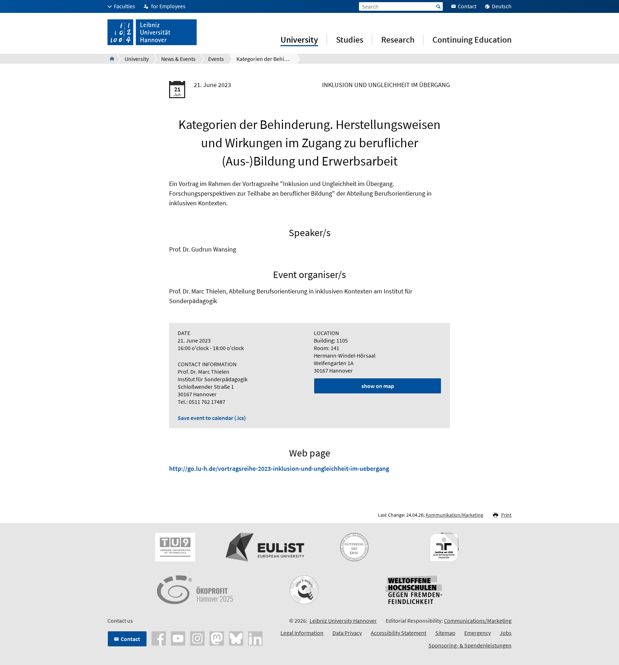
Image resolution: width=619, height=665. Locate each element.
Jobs (506, 632)
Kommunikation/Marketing (454, 515)
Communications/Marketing (478, 620)
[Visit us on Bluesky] (236, 637)
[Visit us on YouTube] (178, 637)
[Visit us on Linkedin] (255, 637)
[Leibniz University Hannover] (109, 59)
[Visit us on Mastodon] (216, 637)
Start (438, 6)
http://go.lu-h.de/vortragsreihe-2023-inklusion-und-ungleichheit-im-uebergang (279, 468)
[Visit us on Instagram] (197, 637)
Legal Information (301, 632)
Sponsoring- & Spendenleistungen (470, 645)
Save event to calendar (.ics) (212, 417)
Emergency (477, 632)
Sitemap (445, 632)
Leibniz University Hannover (343, 620)
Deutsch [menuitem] (502, 6)
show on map (377, 385)
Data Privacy (347, 632)
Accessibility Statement (398, 632)
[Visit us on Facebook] (158, 637)
